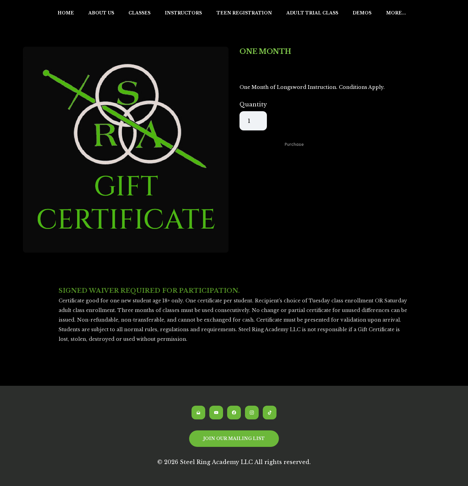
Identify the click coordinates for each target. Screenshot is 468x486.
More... (396, 12)
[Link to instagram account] (252, 412)
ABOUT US (101, 12)
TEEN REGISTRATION (244, 12)
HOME (66, 12)
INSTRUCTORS (183, 12)
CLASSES (139, 12)
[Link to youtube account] (216, 412)
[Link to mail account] (198, 412)
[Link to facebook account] (234, 412)
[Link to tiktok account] (269, 412)
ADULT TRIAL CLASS (312, 12)
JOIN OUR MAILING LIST (234, 438)
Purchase (294, 144)
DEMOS (362, 12)
